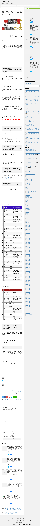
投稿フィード (28, 313)
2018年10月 (28, 268)
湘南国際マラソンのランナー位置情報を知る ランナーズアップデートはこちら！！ (32, 140)
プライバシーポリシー (25, 518)
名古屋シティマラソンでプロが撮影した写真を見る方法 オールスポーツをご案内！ (34, 14)
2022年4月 (28, 235)
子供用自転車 (28, 193)
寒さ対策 (27, 196)
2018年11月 (28, 267)
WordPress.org (28, 315)
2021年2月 (28, 242)
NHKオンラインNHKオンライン (9, 178)
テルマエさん (7, 403)
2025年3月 (28, 226)
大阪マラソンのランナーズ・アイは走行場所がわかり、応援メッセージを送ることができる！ (14, 471)
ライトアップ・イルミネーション (31, 191)
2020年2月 (28, 251)
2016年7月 (28, 301)
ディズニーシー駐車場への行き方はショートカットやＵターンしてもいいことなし (32, 144)
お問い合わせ (14, 518)
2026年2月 (28, 220)
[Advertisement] (12, 58)
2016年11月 (28, 296)
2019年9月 (28, 255)
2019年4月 (28, 260)
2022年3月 (28, 237)
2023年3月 (28, 231)
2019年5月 (28, 259)
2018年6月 (28, 273)
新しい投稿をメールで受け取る (9, 436)
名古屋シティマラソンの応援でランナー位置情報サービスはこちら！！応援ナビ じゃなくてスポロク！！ (34, 64)
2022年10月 (28, 234)
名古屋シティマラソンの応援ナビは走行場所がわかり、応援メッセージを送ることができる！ (34, 51)
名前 (4, 421)
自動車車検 (28, 209)
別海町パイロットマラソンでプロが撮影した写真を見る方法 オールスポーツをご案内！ (33, 136)
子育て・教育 (28, 195)
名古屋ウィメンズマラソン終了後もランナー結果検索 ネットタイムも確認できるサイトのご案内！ (33, 129)
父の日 (27, 204)
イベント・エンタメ (29, 179)
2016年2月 (28, 307)
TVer (8, 177)
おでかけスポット (29, 176)
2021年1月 (28, 243)
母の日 (27, 201)
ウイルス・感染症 (29, 180)
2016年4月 (28, 305)
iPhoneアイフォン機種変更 (30, 174)
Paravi (6, 177)
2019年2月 (28, 263)
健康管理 (27, 192)
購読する (27, 8)
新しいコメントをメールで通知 (9, 435)
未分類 (27, 200)
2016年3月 (28, 306)
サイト (4, 428)
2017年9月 (28, 285)
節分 (27, 205)
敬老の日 (27, 199)
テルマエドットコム (5, 1)
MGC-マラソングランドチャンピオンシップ (13, 399)
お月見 (27, 178)
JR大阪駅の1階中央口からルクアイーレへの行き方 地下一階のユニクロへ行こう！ (32, 111)
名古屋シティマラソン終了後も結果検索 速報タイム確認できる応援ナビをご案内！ (34, 39)
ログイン (27, 311)
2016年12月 (28, 294)
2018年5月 (28, 275)
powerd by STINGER (28, 524)
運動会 (27, 214)
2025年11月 (28, 222)
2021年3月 (28, 241)
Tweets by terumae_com (29, 83)
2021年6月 (28, 238)
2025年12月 (28, 221)
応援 (20, 399)
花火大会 (27, 212)
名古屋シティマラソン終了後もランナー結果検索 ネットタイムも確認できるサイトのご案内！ (34, 27)
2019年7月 (28, 258)
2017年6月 (28, 288)
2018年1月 (28, 280)
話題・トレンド (28, 213)
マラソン (4, 399)
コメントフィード (29, 314)
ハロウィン (28, 188)
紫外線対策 (28, 208)
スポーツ (27, 187)
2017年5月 (28, 289)
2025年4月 (28, 225)
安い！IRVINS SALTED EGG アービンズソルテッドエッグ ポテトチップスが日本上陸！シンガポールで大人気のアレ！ (13, 509)
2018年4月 (28, 276)
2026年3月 (28, 218)
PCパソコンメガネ (29, 175)
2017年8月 (28, 286)
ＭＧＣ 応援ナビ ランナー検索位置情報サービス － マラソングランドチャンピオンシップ (5, 389)
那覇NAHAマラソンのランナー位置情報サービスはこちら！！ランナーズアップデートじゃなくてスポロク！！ (32, 115)
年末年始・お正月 (29, 197)
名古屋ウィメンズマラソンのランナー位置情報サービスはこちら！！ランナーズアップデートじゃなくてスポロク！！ (32, 125)
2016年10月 (28, 297)
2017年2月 (28, 292)
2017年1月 (28, 293)
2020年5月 (28, 248)
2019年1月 (28, 264)
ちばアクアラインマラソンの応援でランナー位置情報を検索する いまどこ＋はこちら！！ (33, 121)
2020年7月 (28, 247)
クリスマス (28, 183)
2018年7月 (28, 272)
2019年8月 (28, 256)
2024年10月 (28, 230)
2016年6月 (28, 302)
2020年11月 (28, 246)
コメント (5, 411)
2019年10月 (28, 254)
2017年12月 (28, 281)
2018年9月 (28, 269)
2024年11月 (28, 229)
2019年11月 (28, 252)
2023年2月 (28, 233)
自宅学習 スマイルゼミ (29, 210)
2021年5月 (28, 239)
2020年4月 (28, 250)
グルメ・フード (28, 184)
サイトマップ (19, 518)
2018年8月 (28, 271)
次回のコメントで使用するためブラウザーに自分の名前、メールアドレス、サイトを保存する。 (11, 433)
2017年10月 (28, 284)
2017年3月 (28, 290)
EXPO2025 (28, 171)
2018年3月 (28, 277)
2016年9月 (28, 298)
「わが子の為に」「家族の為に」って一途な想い (20, 522)
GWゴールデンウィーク (30, 172)
